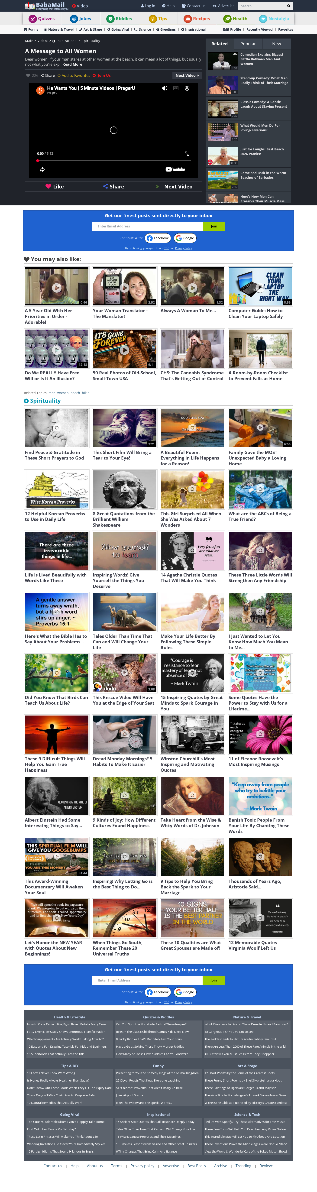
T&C (166, 248)
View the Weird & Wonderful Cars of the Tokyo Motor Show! (246, 1151)
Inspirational (195, 29)
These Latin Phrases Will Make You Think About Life (62, 1136)
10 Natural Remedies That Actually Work (54, 1103)
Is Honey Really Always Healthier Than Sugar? (58, 1080)
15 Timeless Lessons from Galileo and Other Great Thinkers (156, 1144)
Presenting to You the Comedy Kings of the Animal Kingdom (157, 1073)
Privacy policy (142, 1165)
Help (171, 5)
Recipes (201, 19)
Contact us (196, 5)
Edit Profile (232, 29)
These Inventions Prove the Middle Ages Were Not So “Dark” (246, 1144)
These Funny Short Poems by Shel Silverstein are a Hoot (243, 1080)
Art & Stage (93, 29)
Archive (220, 1165)
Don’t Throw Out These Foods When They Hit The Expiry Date (69, 1088)
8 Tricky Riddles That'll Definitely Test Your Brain (149, 1039)
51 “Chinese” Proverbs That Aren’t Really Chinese (149, 1088)
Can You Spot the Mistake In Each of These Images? (151, 1024)
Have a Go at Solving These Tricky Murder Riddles (150, 1046)
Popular (248, 43)
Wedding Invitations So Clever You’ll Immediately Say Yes (66, 1144)
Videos (43, 41)
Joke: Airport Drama (129, 1095)
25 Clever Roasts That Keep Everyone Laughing (148, 1080)
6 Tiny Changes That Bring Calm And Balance (146, 1151)
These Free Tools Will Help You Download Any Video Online (245, 1129)
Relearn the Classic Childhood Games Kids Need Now (152, 1032)
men (52, 393)
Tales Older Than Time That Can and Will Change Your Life (155, 1129)
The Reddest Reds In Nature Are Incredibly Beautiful (240, 1039)
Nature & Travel (61, 29)
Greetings (168, 29)
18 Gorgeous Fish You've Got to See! (229, 1032)
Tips (162, 19)
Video (82, 6)
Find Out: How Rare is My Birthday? (51, 1129)
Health (240, 19)
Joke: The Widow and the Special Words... (144, 1103)
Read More (72, 64)
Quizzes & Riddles (158, 1017)
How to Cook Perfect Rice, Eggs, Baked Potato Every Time (66, 1024)
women (63, 393)
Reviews (267, 1165)
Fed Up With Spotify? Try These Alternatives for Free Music (245, 1122)
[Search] (289, 6)
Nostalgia (278, 19)
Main (29, 41)
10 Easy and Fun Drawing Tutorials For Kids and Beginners (67, 1046)
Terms (116, 1165)
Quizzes (46, 19)
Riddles (124, 19)
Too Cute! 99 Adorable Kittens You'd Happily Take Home (65, 1122)
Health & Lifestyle (69, 1017)
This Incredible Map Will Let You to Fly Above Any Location (245, 1136)
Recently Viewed (259, 29)
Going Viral (120, 29)
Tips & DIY (69, 1065)
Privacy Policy (183, 248)
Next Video (186, 75)
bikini (86, 393)
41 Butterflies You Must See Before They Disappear (239, 1054)
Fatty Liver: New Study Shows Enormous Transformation (66, 1032)
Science (145, 29)
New (276, 43)
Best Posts (197, 1165)
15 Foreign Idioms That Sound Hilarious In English (61, 1151)
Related (219, 43)
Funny (33, 29)
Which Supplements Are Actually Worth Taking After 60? (65, 1039)
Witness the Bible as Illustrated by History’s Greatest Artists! (246, 1103)
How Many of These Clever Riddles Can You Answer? (152, 1054)
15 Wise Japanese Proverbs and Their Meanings (148, 1136)
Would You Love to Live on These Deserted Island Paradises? (246, 1024)
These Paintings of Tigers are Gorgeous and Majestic (240, 1088)
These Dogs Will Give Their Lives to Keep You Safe (60, 1095)
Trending (243, 1165)
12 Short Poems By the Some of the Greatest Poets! (240, 1073)
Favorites (285, 29)
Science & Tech (247, 1114)
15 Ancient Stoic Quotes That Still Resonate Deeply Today (155, 1122)
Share (50, 75)
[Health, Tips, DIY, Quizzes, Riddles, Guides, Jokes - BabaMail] (46, 5)
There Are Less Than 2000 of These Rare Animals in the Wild (245, 1046)
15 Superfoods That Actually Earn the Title (55, 1054)
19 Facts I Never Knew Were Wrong (51, 1073)
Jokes (85, 19)
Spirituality (91, 41)
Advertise (226, 5)
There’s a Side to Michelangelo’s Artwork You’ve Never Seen (245, 1095)
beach (75, 393)
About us (95, 1165)
